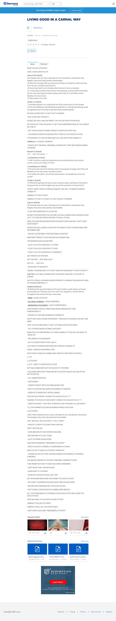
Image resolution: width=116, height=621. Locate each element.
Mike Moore (38, 28)
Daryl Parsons (54, 559)
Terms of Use (96, 612)
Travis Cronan (74, 559)
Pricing (72, 612)
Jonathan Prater (34, 559)
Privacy (83, 612)
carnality (30, 35)
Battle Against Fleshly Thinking (41, 557)
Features (61, 612)
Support (109, 612)
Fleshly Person (32, 40)
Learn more (76, 10)
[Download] (45, 532)
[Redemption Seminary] (58, 580)
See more (84, 517)
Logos (18, 612)
